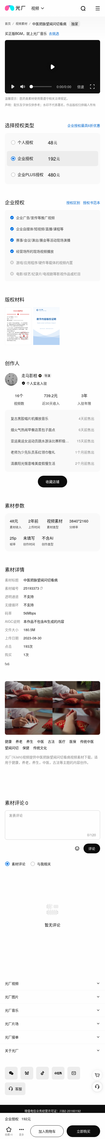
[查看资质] (23, 383)
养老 (19, 741)
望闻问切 (12, 747)
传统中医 (87, 741)
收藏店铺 (52, 481)
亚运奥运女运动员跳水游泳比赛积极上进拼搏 (41, 440)
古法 (51, 741)
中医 (40, 741)
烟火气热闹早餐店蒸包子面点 (33, 429)
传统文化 (40, 747)
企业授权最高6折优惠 (83, 125)
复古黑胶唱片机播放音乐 (29, 418)
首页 (8, 23)
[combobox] (38, 8)
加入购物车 (47, 1131)
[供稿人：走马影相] (11, 379)
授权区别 (73, 202)
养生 (29, 741)
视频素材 (21, 23)
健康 (8, 741)
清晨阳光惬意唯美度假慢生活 (33, 463)
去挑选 (54, 33)
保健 (25, 747)
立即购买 (83, 1131)
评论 (91, 848)
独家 (74, 23)
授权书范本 (91, 202)
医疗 (62, 741)
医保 (72, 741)
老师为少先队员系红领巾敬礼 (33, 452)
